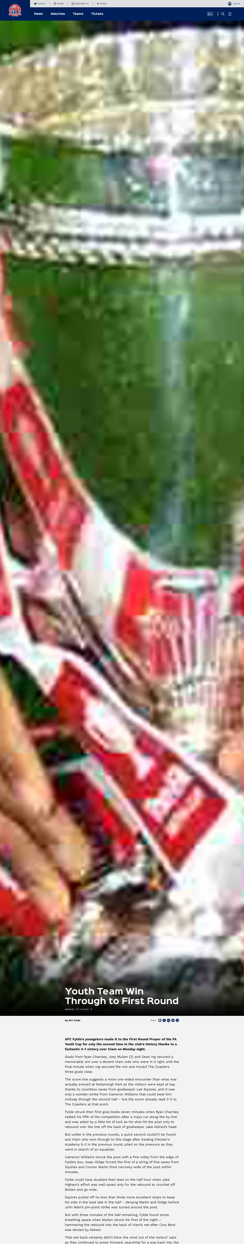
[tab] (40, 3)
